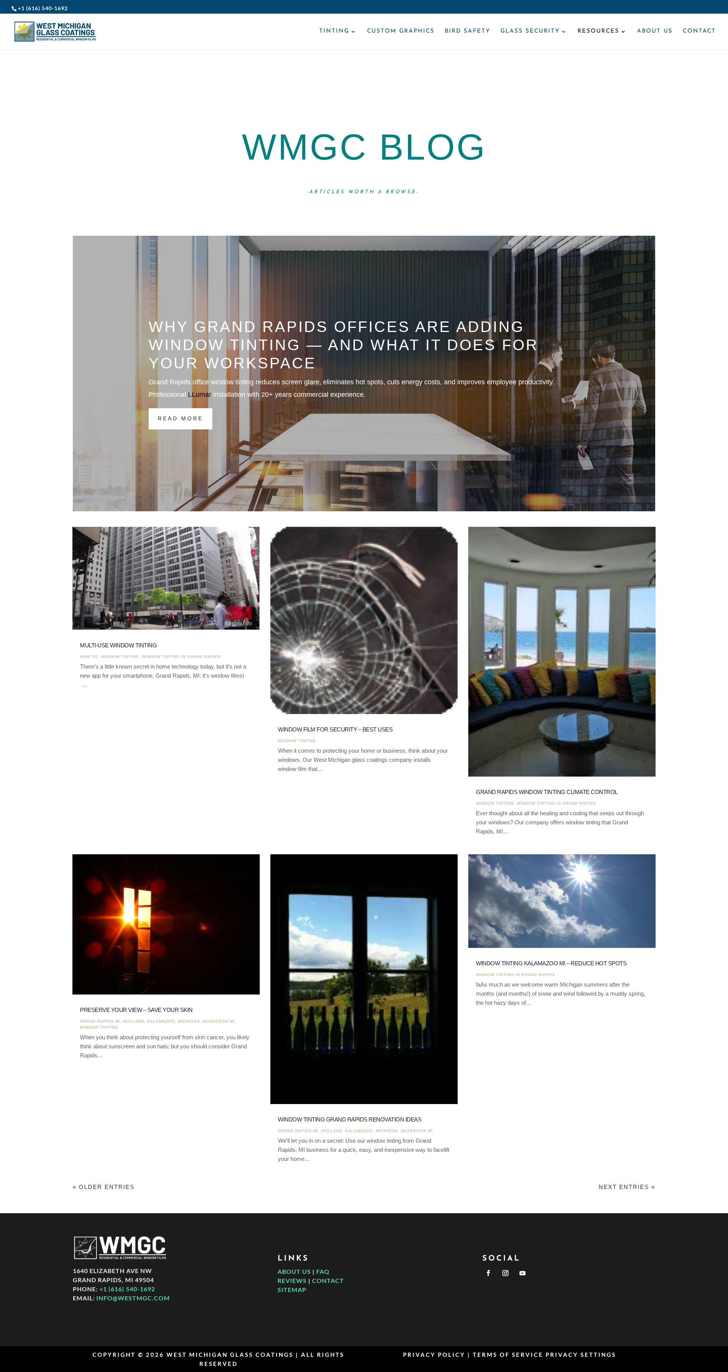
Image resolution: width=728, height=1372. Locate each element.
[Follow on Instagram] (505, 1273)
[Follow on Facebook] (488, 1273)
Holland (133, 1021)
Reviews (292, 1280)
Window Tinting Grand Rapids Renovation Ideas (349, 1119)
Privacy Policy (434, 1354)
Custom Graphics (401, 31)
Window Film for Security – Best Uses (335, 729)
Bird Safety (467, 31)
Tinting (334, 31)
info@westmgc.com (133, 1298)
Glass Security (530, 31)
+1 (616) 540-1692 (127, 1288)
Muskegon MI (219, 1021)
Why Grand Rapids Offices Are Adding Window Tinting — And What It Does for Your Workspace (343, 344)
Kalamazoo (161, 1021)
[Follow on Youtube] (522, 1273)
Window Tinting (120, 657)
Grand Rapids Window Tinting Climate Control (547, 792)
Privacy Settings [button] (581, 1354)
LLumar (199, 394)
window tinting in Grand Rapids (181, 657)
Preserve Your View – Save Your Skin (136, 1010)
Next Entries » (627, 1187)
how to (89, 657)
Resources (598, 31)
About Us (655, 31)
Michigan (189, 1021)
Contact (699, 31)
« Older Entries (104, 1187)
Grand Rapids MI (100, 1021)
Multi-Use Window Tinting (118, 645)
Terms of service (508, 1354)
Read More (180, 418)
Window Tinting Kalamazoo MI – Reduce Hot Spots (551, 963)
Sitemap (292, 1289)
